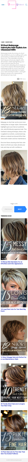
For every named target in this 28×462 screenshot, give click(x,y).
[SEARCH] (26, 4)
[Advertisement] (14, 27)
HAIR (3, 5)
